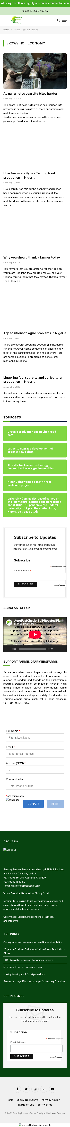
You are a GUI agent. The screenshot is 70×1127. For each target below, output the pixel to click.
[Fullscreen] (62, 649)
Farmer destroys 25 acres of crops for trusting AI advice (34, 981)
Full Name (13, 731)
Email (10, 747)
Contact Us (45, 1105)
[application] (35, 634)
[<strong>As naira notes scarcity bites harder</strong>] (35, 71)
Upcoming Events (27, 1100)
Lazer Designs (57, 1113)
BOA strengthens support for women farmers (28, 960)
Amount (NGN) (15, 763)
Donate (33, 804)
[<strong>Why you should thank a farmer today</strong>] (35, 235)
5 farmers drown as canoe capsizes (22, 967)
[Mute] (56, 649)
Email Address (22, 570)
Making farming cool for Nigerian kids (24, 974)
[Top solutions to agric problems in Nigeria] (35, 310)
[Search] (58, 20)
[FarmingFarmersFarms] (16, 20)
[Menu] (64, 20)
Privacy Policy (51, 1100)
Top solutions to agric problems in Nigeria (34, 333)
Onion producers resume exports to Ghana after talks (32, 942)
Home (10, 1100)
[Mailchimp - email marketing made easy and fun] (59, 585)
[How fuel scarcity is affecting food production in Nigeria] (35, 151)
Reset (55, 804)
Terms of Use (26, 1105)
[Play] (8, 649)
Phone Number (15, 779)
